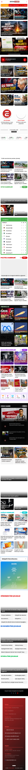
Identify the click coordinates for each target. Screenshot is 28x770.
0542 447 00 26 (10, 729)
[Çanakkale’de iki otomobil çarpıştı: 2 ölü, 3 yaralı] (20, 165)
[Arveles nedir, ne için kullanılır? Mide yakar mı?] (20, 531)
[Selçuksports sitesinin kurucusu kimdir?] (7, 165)
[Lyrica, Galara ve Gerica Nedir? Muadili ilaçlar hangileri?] (20, 517)
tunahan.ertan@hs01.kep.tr (12, 736)
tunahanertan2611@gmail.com (13, 733)
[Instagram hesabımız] (15, 693)
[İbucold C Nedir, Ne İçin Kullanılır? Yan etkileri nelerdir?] (7, 545)
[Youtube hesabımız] (17, 693)
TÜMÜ (14, 131)
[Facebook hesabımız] (11, 693)
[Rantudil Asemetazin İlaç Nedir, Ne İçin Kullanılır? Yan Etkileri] (7, 531)
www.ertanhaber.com (11, 760)
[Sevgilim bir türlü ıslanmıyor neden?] (20, 545)
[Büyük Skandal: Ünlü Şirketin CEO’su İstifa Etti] (5, 435)
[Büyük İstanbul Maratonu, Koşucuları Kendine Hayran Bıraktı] (5, 429)
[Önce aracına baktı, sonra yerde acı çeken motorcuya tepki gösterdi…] (7, 177)
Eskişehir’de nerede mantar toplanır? (12, 5)
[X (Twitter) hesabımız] (13, 693)
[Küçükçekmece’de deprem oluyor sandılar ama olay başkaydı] (20, 177)
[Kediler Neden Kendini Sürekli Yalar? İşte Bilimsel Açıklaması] (7, 517)
